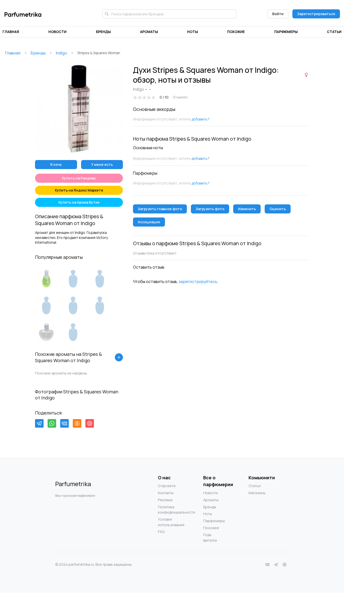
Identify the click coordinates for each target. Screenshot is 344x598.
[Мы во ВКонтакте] (267, 564)
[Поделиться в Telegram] (39, 423)
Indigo (61, 53)
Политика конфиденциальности (168, 510)
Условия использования (168, 522)
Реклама (165, 499)
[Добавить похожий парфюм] (119, 357)
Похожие (236, 31)
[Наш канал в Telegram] (276, 564)
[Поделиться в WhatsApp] (52, 423)
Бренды (103, 31)
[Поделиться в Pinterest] (89, 423)
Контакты (166, 492)
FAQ (161, 531)
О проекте (167, 485)
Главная (11, 31)
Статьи (334, 31)
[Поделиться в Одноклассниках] (77, 423)
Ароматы (149, 31)
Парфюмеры (286, 31)
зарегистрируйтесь (198, 281)
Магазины (257, 492)
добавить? (200, 119)
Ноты (192, 31)
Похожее (211, 527)
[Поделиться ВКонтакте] (64, 423)
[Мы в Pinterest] (284, 564)
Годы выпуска (210, 537)
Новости (57, 31)
